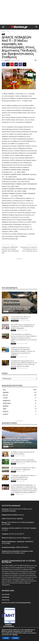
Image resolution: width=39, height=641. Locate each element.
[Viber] (20, 64)
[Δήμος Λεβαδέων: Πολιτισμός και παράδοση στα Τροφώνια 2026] (19, 303)
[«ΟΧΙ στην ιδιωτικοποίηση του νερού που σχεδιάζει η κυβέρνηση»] (5, 469)
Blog (8, 31)
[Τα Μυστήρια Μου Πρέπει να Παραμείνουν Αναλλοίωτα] (5, 318)
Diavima (11, 311)
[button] (3, 27)
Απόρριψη (15, 638)
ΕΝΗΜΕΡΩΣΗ (14, 320)
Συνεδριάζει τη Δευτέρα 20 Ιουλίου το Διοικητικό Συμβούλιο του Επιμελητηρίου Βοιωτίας (23, 477)
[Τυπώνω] (16, 64)
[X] (8, 64)
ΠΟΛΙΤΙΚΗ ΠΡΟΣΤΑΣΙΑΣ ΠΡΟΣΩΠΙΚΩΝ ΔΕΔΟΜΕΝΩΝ (16, 602)
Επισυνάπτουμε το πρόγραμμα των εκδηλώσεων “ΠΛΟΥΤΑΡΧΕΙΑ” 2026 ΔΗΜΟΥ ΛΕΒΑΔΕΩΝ (23, 326)
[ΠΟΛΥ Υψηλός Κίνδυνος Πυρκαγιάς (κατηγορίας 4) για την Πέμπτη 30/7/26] (5, 462)
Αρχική (3, 31)
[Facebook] (3, 64)
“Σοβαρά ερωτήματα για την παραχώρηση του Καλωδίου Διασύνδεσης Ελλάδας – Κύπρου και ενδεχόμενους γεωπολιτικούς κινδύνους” (23, 351)
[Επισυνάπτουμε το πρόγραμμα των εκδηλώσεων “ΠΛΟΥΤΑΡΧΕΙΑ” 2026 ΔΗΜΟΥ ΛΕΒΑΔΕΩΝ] (5, 326)
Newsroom (7, 60)
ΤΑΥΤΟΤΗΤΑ (5, 600)
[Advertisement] (19, 12)
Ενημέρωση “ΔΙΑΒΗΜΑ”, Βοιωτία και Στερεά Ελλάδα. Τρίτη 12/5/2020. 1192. (10, 250)
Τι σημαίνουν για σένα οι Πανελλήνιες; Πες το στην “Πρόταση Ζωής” (28, 249)
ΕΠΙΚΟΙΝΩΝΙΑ (5, 597)
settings (15, 634)
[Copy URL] (24, 64)
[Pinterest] (12, 64)
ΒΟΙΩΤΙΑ (6, 311)
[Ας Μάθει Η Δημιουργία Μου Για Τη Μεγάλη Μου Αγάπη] (5, 454)
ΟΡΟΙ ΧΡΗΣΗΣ (6, 594)
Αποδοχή (6, 638)
